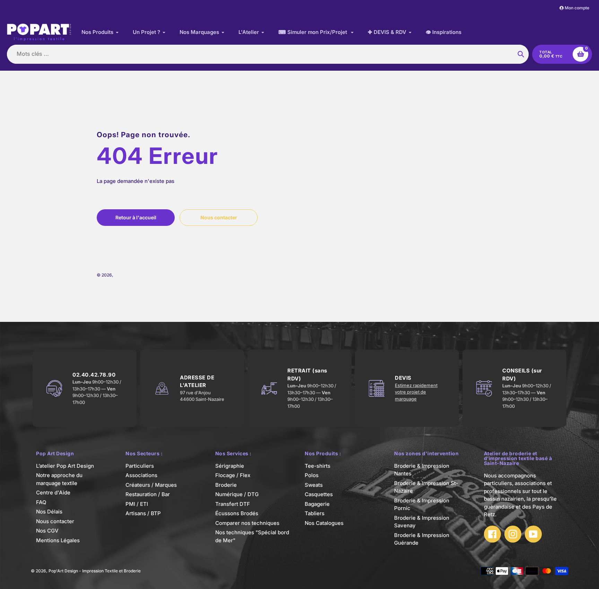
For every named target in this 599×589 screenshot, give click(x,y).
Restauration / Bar (147, 494)
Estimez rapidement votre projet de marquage (416, 392)
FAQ (41, 502)
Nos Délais (49, 511)
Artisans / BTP (143, 513)
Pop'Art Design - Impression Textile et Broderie (160, 275)
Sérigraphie (229, 466)
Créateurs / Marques (151, 485)
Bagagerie (317, 504)
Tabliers (314, 513)
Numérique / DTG (237, 494)
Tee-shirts (317, 466)
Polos (312, 475)
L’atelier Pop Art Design (65, 466)
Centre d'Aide (53, 492)
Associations (141, 475)
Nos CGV (47, 530)
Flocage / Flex (232, 475)
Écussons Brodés (236, 513)
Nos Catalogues (324, 523)
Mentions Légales (58, 540)
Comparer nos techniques (247, 523)
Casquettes (319, 494)
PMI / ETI (136, 504)
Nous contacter (55, 521)
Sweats (314, 485)
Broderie (226, 485)
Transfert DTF (232, 504)
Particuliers (139, 466)
